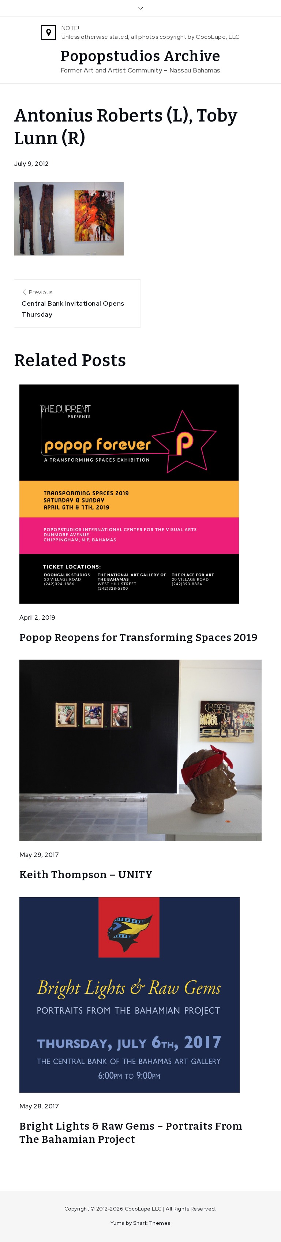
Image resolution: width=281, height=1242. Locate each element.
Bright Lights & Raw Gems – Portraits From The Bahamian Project (131, 1132)
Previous (73, 303)
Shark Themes (152, 1223)
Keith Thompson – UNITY (86, 875)
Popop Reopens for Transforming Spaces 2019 (138, 637)
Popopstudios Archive (140, 56)
